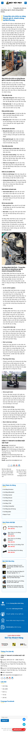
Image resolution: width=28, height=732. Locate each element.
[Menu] (2, 3)
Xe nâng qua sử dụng (10, 509)
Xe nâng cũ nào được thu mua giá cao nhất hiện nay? (15, 577)
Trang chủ (3, 8)
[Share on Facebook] (9, 465)
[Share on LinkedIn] (19, 465)
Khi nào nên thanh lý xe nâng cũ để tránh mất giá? (15, 581)
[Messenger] (24, 719)
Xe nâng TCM (7, 503)
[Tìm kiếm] (25, 3)
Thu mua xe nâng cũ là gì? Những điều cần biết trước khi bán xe (15, 567)
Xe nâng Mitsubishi (9, 492)
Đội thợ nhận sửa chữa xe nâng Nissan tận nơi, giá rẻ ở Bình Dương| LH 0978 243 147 (7, 472)
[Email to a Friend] (14, 465)
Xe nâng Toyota (8, 500)
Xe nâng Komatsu (8, 489)
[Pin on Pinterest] (16, 465)
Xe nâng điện (7, 511)
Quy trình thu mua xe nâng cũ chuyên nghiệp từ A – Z (15, 572)
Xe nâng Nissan (8, 497)
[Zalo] (24, 724)
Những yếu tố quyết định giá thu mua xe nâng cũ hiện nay (15, 586)
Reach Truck (7, 514)
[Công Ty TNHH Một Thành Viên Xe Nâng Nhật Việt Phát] (14, 3)
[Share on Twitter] (11, 465)
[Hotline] (24, 729)
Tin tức (10, 8)
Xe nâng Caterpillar (9, 506)
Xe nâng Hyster (8, 495)
